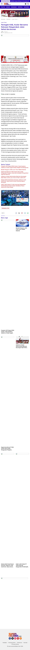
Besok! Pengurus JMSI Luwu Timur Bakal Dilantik (13, 169)
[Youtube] (18, 638)
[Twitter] (12, 638)
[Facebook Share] (16, 213)
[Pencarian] (28, 4)
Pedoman (19, 642)
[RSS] (20, 638)
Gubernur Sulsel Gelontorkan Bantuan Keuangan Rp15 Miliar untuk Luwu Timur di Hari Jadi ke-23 (13, 177)
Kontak (25, 642)
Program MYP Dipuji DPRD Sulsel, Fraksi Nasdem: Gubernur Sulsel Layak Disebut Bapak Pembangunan (14, 167)
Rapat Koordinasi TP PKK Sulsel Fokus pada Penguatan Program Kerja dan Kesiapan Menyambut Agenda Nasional (14, 173)
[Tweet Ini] (19, 213)
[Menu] (2, 4)
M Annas (5, 31)
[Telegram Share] (25, 213)
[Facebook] (10, 638)
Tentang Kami (12, 642)
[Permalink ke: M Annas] (2, 32)
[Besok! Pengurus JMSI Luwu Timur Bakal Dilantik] (22, 223)
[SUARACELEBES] (7, 4)
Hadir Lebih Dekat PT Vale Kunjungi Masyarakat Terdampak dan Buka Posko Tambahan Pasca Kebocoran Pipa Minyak (13, 186)
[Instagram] (15, 638)
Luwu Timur (4, 22)
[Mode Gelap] (26, 4)
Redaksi (5, 642)
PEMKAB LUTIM (5, 208)
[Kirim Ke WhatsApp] (28, 213)
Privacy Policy (15, 644)
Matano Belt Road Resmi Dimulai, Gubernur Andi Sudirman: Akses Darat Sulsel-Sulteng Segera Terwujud (13, 181)
